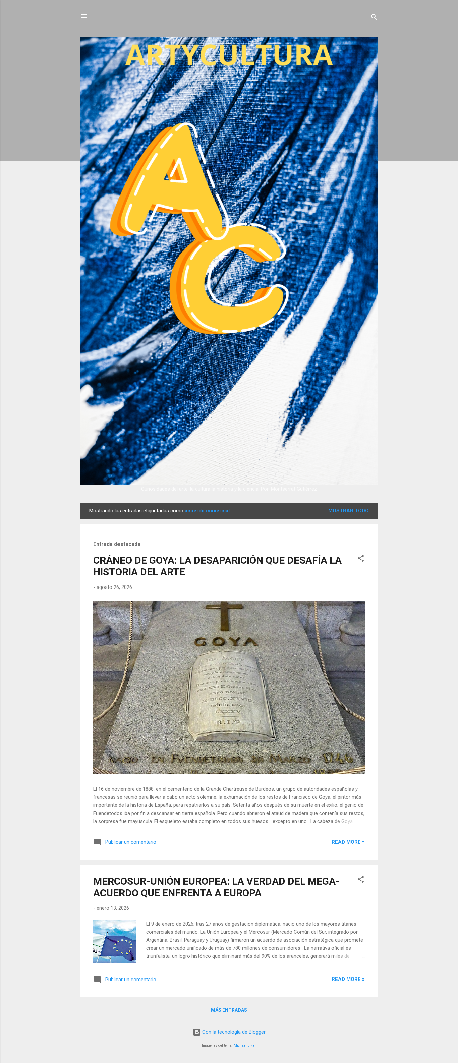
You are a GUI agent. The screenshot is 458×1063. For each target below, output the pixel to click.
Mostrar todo (348, 511)
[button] (361, 559)
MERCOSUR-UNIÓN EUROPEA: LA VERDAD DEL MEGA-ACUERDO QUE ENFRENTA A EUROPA (216, 887)
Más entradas (229, 1010)
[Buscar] (374, 18)
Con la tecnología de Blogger (233, 1032)
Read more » (348, 842)
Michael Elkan (245, 1045)
